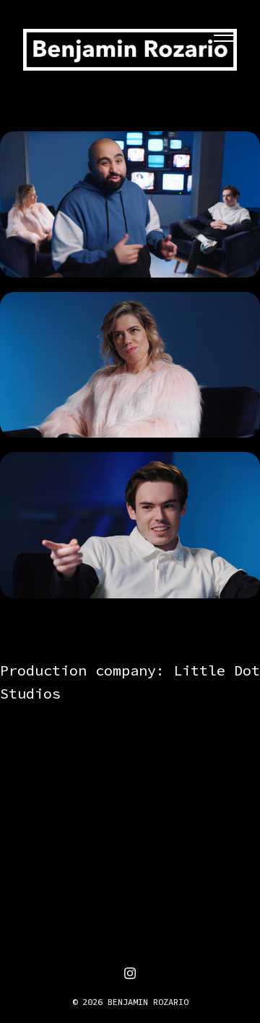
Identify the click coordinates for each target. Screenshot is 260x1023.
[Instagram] (130, 973)
